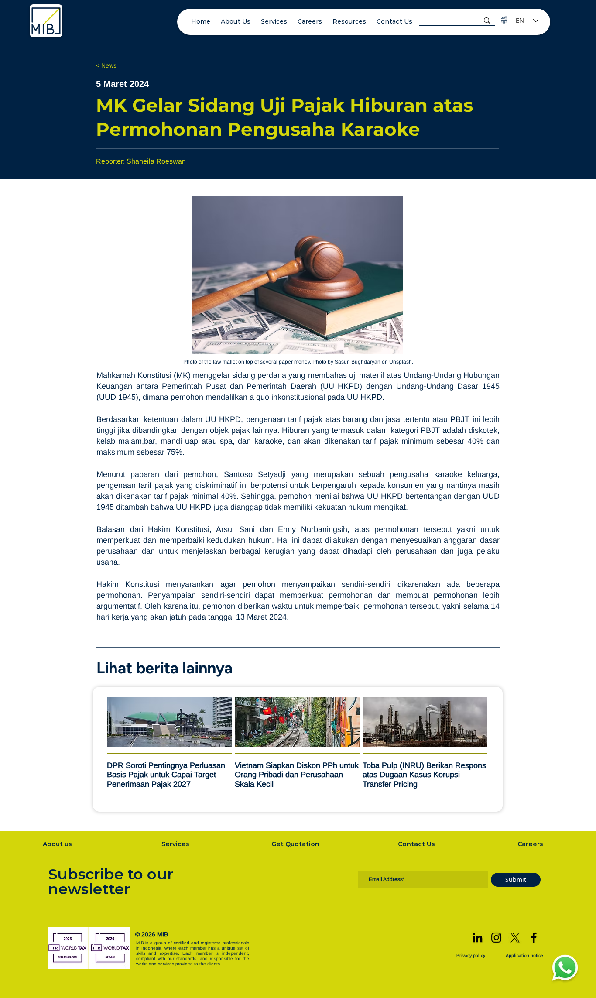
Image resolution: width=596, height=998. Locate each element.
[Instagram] (496, 937)
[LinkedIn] (477, 937)
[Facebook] (534, 937)
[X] (515, 937)
